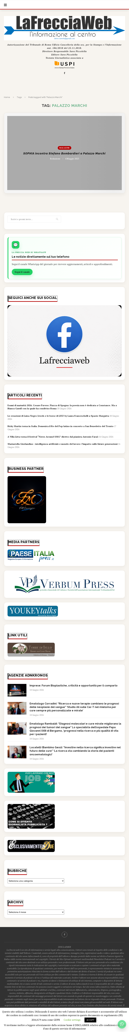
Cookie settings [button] (72, 1019)
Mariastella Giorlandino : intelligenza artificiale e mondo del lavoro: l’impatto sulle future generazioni (63, 443)
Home (7, 97)
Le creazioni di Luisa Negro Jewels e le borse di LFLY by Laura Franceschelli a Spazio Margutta (58, 415)
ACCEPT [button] (90, 1020)
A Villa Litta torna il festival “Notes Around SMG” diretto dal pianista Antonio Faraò (53, 436)
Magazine (64, 148)
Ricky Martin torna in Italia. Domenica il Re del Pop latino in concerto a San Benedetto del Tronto (60, 426)
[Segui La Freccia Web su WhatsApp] (122, 1024)
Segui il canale (22, 272)
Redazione (55, 158)
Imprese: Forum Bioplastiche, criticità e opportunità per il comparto (74, 685)
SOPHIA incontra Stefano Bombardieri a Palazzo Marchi (64, 153)
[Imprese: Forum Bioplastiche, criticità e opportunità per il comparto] (17, 690)
